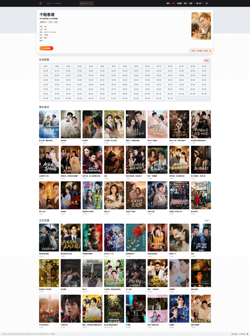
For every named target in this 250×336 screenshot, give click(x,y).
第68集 (125, 84)
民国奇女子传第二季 (175, 211)
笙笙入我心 (42, 211)
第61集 (46, 84)
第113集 (124, 98)
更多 (206, 220)
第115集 (147, 98)
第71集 (159, 84)
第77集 (57, 89)
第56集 (159, 80)
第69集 (136, 84)
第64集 (79, 84)
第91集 (46, 94)
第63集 (68, 84)
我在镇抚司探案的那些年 (198, 140)
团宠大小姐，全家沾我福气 (177, 140)
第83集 (125, 89)
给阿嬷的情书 (130, 254)
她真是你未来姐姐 (88, 211)
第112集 (113, 98)
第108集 (68, 98)
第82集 (113, 89)
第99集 (136, 94)
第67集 (113, 84)
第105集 (204, 94)
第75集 (204, 84)
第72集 (170, 84)
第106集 (45, 98)
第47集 (57, 80)
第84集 (136, 89)
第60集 (204, 80)
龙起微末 (63, 211)
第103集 (181, 94)
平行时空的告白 (44, 325)
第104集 (192, 94)
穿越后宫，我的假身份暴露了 (70, 176)
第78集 (68, 89)
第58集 (181, 80)
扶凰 (105, 176)
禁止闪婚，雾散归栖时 (46, 140)
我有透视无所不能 (66, 254)
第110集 (90, 98)
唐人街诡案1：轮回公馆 (198, 176)
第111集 (102, 98)
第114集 (136, 98)
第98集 (125, 94)
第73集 (181, 84)
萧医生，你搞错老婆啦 (133, 140)
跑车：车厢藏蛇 (152, 176)
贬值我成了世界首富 (45, 289)
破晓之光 (107, 211)
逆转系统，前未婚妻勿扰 (176, 176)
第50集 (91, 80)
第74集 (193, 84)
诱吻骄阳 (63, 140)
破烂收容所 (194, 211)
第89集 (193, 89)
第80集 (91, 89)
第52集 (113, 80)
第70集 (147, 84)
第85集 (147, 89)
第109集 (79, 98)
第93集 (68, 94)
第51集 (102, 80)
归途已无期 (151, 211)
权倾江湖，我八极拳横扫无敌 (91, 176)
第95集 (91, 94)
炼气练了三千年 (109, 254)
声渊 (192, 254)
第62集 (57, 84)
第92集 (57, 94)
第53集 (125, 80)
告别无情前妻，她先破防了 (134, 176)
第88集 (181, 89)
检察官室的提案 (44, 254)
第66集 (102, 84)
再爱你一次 (172, 254)
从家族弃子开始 (44, 176)
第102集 (170, 94)
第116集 (158, 98)
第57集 (170, 80)
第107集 (57, 98)
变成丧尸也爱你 (130, 211)
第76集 (45, 89)
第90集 (204, 89)
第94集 (79, 94)
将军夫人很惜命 (152, 140)
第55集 (147, 80)
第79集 (79, 89)
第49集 (79, 80)
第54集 (136, 80)
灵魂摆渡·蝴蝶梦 (87, 254)
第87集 (170, 89)
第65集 (91, 84)
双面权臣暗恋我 (152, 254)
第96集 (102, 94)
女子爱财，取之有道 (110, 140)
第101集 (158, 94)
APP (200, 3)
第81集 (102, 89)
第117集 (170, 98)
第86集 (159, 89)
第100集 (147, 94)
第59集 (193, 80)
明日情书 (85, 140)
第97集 (113, 94)
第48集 (68, 80)
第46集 (45, 80)
